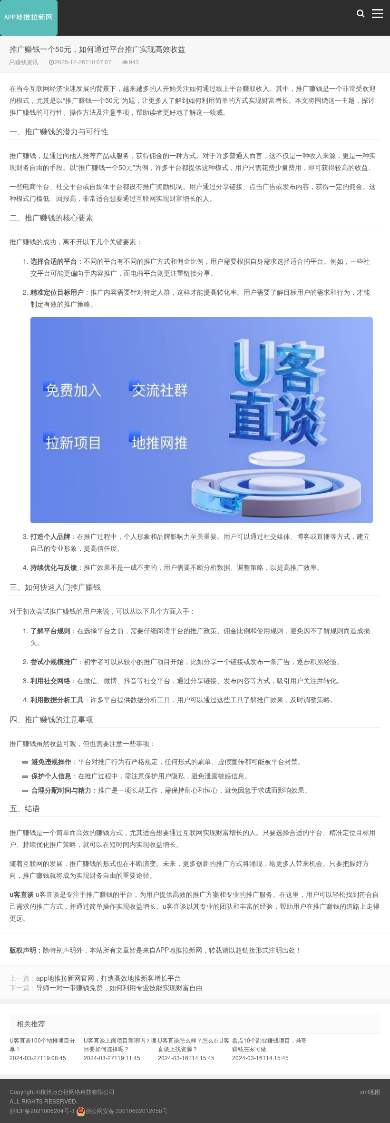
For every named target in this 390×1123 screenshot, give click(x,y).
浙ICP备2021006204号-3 (42, 1110)
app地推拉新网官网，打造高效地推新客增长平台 (108, 978)
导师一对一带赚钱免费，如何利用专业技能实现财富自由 (119, 987)
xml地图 (370, 1091)
